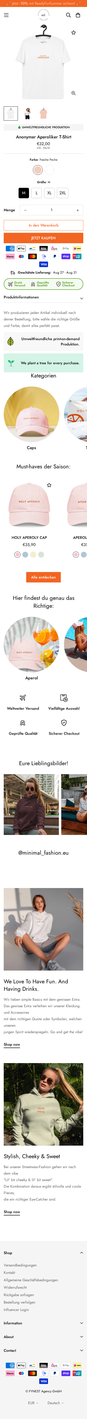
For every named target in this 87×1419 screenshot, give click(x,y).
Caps (31, 448)
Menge (9, 210)
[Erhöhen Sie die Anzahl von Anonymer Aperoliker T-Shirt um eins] (77, 210)
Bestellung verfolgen (19, 1302)
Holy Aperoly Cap (29, 537)
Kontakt (9, 1272)
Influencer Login (16, 1309)
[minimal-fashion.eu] (43, 15)
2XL (62, 193)
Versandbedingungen (20, 1265)
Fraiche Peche (37, 170)
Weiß (49, 170)
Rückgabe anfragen (19, 1295)
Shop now (12, 1044)
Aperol (31, 678)
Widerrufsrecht (15, 1287)
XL (49, 193)
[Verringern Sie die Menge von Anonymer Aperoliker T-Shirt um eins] (25, 210)
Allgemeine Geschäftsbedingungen (31, 1280)
